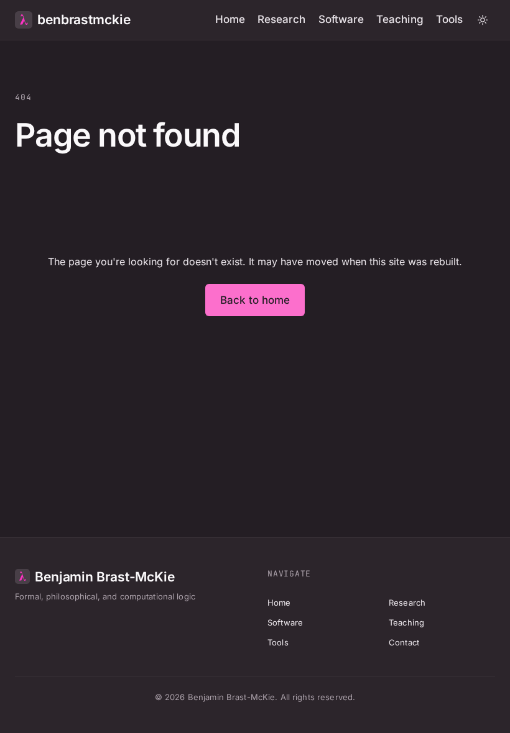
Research (281, 19)
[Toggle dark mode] (482, 19)
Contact (404, 642)
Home (230, 19)
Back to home (255, 300)
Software (341, 19)
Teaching (400, 19)
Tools (449, 19)
